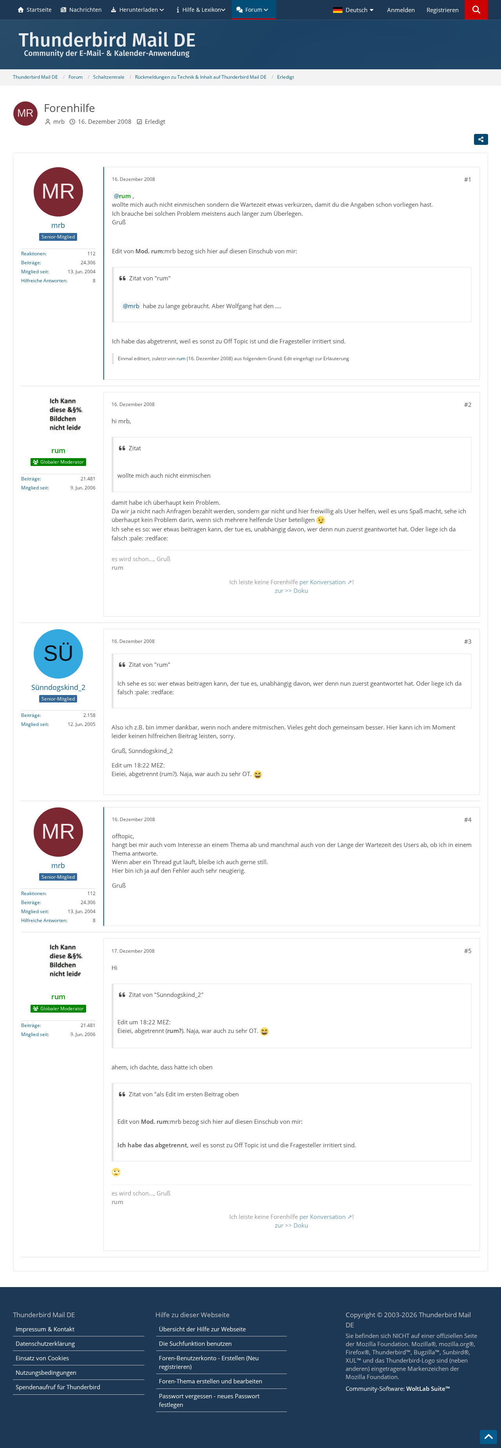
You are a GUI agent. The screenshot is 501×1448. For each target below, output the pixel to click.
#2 (468, 404)
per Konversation (322, 582)
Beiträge (30, 262)
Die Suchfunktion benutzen (195, 1343)
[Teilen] (481, 139)
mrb (59, 121)
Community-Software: (398, 1388)
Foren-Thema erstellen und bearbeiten (210, 1381)
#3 (468, 641)
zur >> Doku (291, 590)
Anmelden (401, 10)
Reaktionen (33, 253)
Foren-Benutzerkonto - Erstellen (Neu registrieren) (209, 1362)
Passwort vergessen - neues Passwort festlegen (209, 1400)
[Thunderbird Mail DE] (250, 44)
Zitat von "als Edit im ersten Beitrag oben (184, 1094)
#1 (468, 179)
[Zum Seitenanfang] (488, 1437)
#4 (468, 819)
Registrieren (443, 10)
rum (181, 358)
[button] (354, 10)
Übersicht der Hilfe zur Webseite (202, 1329)
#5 (468, 951)
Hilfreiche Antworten (43, 280)
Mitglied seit (34, 271)
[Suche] (476, 10)
